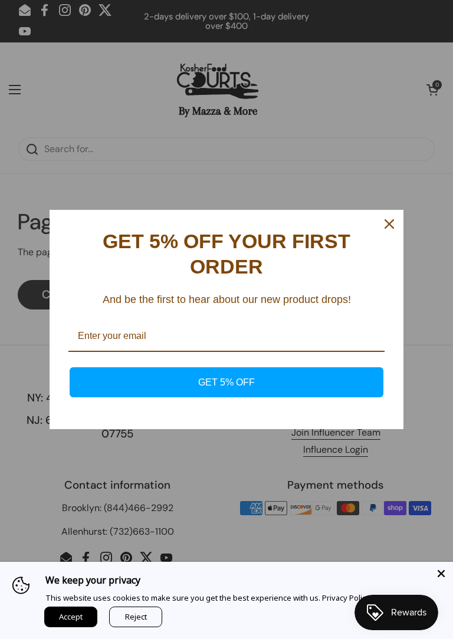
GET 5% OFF (226, 382)
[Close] (441, 573)
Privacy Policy (346, 597)
